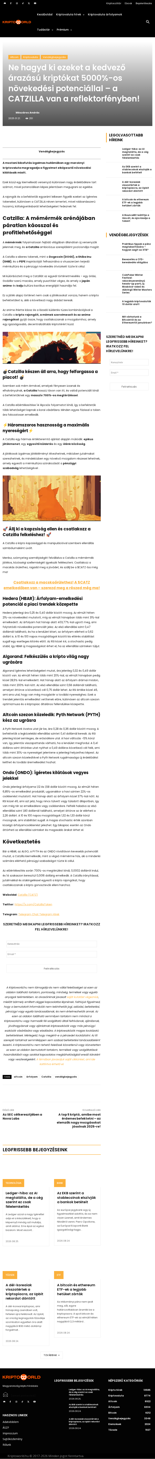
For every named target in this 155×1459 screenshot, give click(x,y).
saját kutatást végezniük (82, 997)
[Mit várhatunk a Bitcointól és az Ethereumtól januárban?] (113, 320)
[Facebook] (11, 3)
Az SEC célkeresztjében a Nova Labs (22, 1116)
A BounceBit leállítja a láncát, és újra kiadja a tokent (136, 218)
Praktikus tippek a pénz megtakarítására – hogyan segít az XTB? (136, 246)
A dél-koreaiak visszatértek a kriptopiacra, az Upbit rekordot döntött (24, 1292)
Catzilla (46, 1076)
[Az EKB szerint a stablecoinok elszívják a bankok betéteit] (77, 1173)
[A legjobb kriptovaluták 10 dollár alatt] (113, 305)
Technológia (13, 1183)
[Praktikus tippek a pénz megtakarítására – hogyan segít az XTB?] (113, 247)
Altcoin (14, 57)
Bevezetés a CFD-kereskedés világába (135, 261)
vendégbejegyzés (66, 1076)
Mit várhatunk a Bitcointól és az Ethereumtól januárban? (137, 319)
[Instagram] (17, 3)
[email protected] (23, 1395)
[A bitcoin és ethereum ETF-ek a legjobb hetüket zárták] (77, 1265)
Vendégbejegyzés (54, 57)
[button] (147, 22)
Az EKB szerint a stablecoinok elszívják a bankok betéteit (76, 1197)
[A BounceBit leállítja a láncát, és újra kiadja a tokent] (113, 218)
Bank (60, 1183)
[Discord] (5, 3)
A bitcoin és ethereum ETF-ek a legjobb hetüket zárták (76, 1289)
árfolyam (32, 1076)
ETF (59, 1275)
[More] (46, 136)
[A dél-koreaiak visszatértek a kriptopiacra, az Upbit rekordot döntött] (26, 1265)
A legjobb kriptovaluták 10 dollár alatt (136, 303)
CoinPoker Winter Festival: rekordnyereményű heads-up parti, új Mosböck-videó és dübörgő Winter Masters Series (137, 283)
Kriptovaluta (30, 57)
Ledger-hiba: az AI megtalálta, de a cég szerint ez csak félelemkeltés (24, 1200)
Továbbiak (50, 1355)
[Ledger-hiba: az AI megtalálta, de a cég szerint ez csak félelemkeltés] (26, 1173)
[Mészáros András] (11, 113)
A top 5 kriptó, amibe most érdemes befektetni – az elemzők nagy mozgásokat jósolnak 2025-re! (79, 1120)
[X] (29, 3)
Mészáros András (28, 112)
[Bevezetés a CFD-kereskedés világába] (113, 263)
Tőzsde (9, 1275)
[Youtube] (35, 3)
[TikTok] (23, 3)
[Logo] (17, 22)
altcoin (18, 1076)
